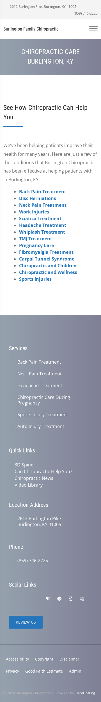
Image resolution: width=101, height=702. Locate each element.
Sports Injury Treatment (42, 415)
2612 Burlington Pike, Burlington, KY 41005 (42, 6)
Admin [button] (75, 671)
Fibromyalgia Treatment (46, 252)
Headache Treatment (42, 225)
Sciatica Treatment (40, 218)
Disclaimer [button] (69, 659)
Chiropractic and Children (48, 265)
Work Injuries (34, 212)
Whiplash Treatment (42, 232)
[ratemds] (59, 599)
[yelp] (36, 599)
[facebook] (24, 599)
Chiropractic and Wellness (48, 272)
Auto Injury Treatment (40, 426)
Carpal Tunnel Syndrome (46, 259)
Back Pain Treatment (42, 192)
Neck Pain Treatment (42, 205)
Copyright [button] (44, 659)
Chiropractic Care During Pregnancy (43, 400)
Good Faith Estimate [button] (44, 671)
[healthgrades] (48, 599)
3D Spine (24, 465)
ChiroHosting (85, 693)
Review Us (26, 622)
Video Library (29, 485)
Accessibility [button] (17, 659)
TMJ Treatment (35, 239)
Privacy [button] (12, 671)
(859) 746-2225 (85, 13)
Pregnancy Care (36, 245)
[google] (12, 599)
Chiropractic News (34, 478)
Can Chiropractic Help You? (43, 471)
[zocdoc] (70, 599)
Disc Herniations (37, 198)
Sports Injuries (35, 279)
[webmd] (82, 599)
